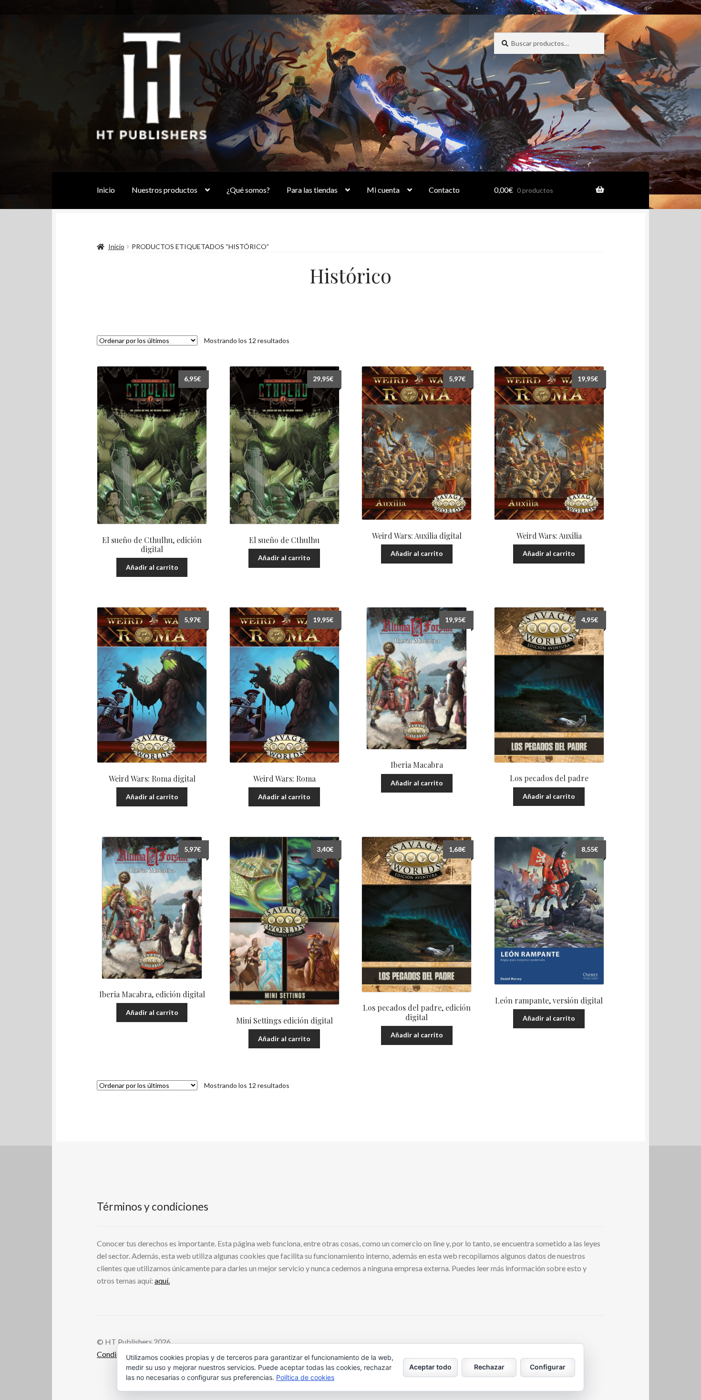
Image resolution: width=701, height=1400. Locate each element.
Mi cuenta (383, 189)
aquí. (162, 1280)
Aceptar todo (430, 1367)
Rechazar (489, 1367)
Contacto (444, 189)
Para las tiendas (312, 189)
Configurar (548, 1367)
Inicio (106, 189)
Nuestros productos (164, 189)
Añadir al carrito (152, 567)
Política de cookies (305, 1377)
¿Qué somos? (248, 189)
